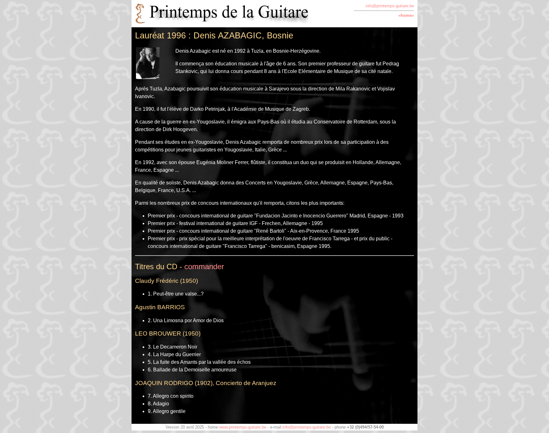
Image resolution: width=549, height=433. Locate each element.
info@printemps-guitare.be (390, 5)
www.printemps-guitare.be (242, 427)
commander (204, 266)
